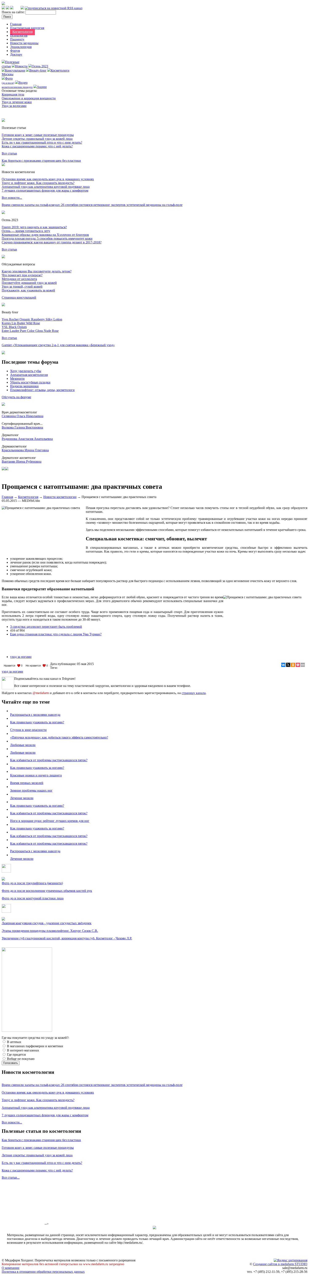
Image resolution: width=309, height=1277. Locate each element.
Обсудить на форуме (16, 397)
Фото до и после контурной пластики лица (32, 898)
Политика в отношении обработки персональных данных (43, 1271)
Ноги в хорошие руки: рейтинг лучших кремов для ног (49, 821)
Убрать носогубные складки (30, 382)
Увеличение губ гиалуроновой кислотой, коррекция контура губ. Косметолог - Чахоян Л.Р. (67, 938)
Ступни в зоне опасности (28, 730)
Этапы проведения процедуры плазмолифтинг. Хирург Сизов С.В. (50, 930)
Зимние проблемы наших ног (31, 790)
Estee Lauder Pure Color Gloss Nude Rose (30, 331)
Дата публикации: (63, 664)
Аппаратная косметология (29, 375)
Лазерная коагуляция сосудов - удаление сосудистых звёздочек (46, 923)
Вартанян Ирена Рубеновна (21, 461)
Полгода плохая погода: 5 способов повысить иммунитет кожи (47, 238)
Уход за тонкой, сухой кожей (22, 286)
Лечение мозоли (21, 798)
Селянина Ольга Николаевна (22, 416)
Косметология (22, 31)
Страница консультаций (19, 297)
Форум (15, 50)
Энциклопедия (21, 47)
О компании (10, 1268)
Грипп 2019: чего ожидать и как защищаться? (34, 227)
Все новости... (12, 197)
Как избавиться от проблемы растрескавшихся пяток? (48, 760)
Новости (21, 66)
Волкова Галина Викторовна (22, 427)
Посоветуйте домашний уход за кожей (29, 283)
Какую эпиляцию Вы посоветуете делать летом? (36, 271)
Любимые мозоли (23, 745)
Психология (18, 35)
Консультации (15, 70)
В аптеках (13, 1042)
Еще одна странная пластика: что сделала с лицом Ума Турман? (56, 634)
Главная (15, 24)
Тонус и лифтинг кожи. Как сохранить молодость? (38, 183)
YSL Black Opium (14, 327)
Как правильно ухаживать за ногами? (37, 722)
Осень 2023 (40, 66)
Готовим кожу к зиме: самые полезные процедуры (38, 135)
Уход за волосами (14, 106)
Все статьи (9, 153)
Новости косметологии (60, 497)
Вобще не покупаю (20, 1059)
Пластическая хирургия (27, 28)
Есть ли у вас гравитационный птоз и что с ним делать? (42, 142)
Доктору (16, 54)
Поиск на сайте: (13, 12)
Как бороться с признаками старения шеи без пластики (41, 160)
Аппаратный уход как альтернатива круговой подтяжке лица (46, 186)
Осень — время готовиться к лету (26, 231)
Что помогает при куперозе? (22, 275)
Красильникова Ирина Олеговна (25, 450)
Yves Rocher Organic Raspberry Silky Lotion (32, 319)
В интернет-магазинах (22, 1050)
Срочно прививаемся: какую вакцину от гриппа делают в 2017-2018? (52, 242)
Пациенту (17, 39)
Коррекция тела (13, 94)
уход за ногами (21, 657)
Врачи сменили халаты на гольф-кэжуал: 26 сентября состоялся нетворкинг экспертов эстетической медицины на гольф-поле (92, 205)
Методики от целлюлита (19, 279)
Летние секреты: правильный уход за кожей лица (37, 138)
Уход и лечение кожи (17, 102)
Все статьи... (11, 1177)
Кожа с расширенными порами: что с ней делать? (37, 146)
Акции (42, 87)
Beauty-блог (37, 70)
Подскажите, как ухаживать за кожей (28, 290)
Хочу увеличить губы (25, 371)
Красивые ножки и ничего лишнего (36, 775)
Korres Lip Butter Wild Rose (21, 323)
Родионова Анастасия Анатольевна (27, 439)
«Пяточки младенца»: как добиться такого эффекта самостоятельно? (59, 737)
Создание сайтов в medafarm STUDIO (280, 1264)
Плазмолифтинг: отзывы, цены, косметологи (42, 390)
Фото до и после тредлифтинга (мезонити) (32, 883)
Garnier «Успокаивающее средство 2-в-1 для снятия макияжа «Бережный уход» (58, 345)
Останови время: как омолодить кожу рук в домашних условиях (48, 179)
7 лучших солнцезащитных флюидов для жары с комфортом (45, 190)
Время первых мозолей (26, 783)
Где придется (16, 1054)
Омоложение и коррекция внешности (29, 98)
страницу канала (194, 693)
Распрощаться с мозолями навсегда (35, 714)
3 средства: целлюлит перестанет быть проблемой (46, 626)
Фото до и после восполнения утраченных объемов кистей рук (47, 890)
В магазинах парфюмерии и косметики (34, 1046)
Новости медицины (24, 43)
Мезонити (17, 378)
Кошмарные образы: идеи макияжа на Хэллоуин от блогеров (45, 234)
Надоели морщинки (24, 386)
